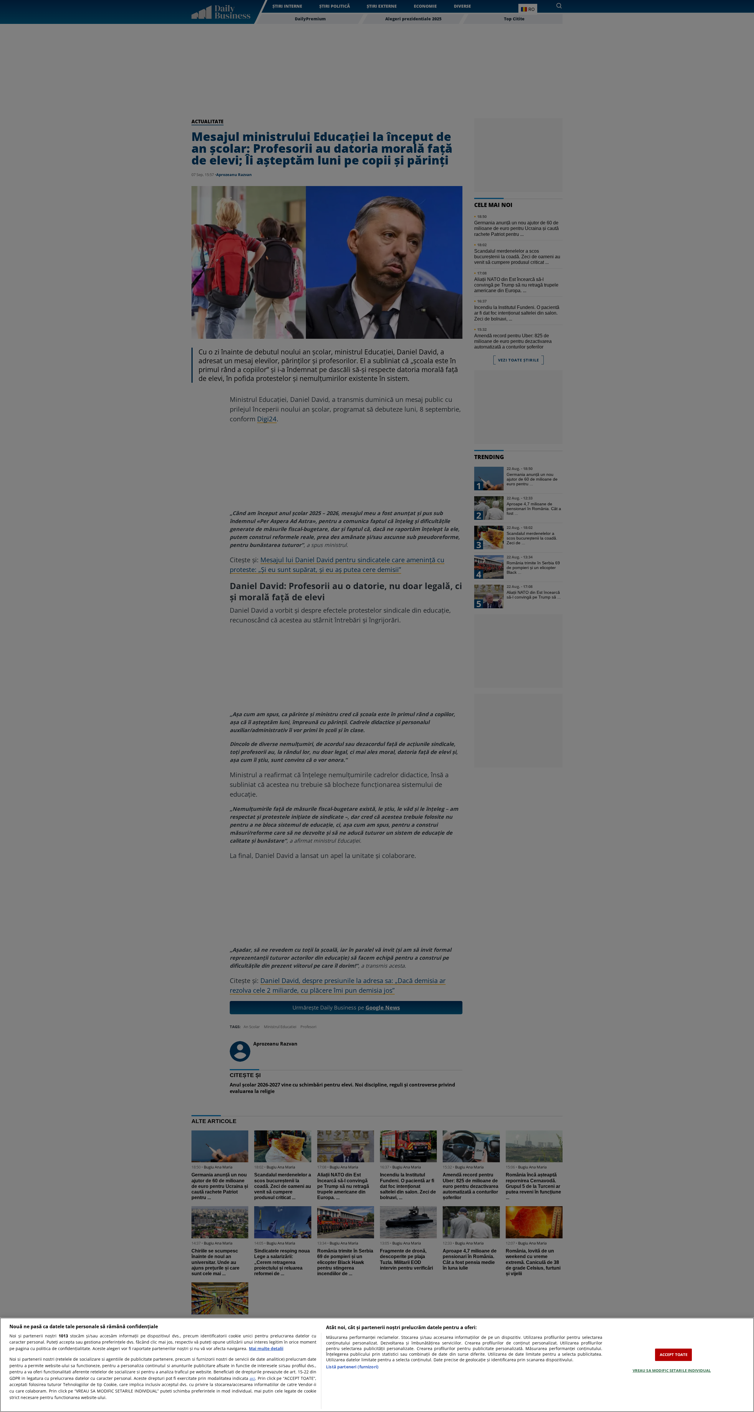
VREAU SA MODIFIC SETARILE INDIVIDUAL (672, 1370)
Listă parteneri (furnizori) (352, 1367)
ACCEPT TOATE (674, 1354)
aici (252, 1378)
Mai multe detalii (266, 1348)
